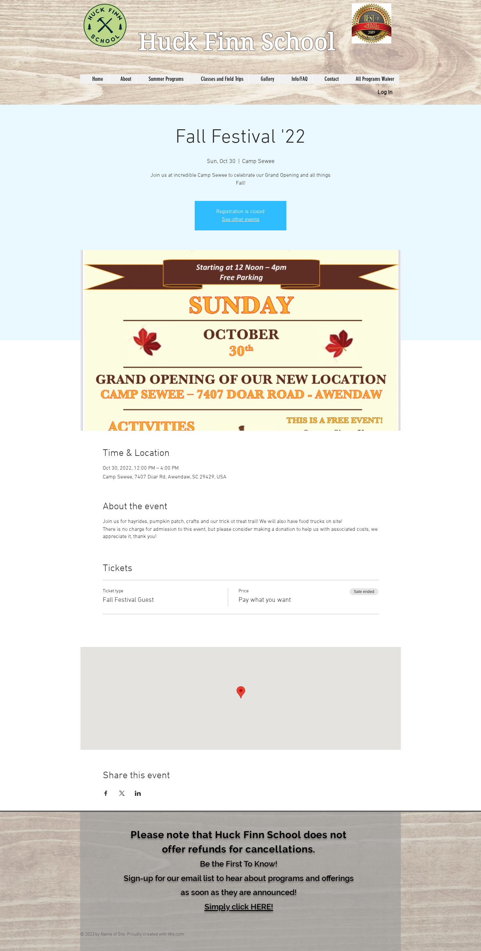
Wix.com (176, 934)
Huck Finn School (236, 42)
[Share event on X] (122, 793)
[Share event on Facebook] (106, 793)
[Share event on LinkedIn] (138, 793)
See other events (240, 219)
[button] (239, 906)
